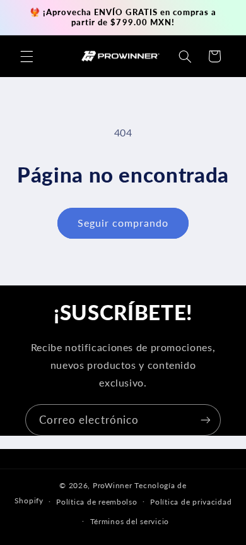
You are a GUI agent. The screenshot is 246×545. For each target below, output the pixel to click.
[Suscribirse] (205, 419)
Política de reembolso (96, 502)
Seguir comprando (123, 223)
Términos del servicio (129, 521)
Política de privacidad (190, 502)
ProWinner (112, 485)
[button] (26, 56)
